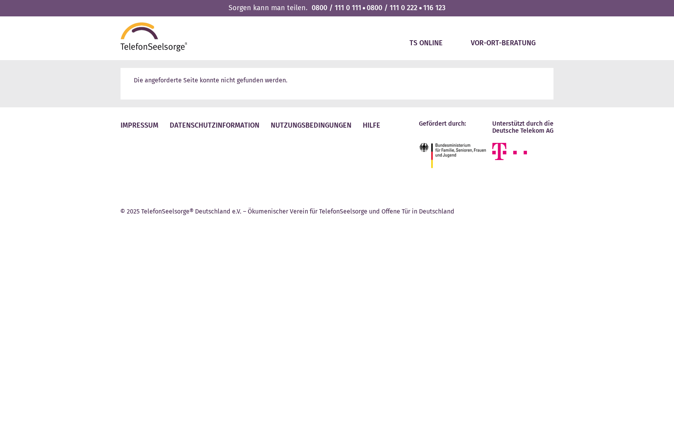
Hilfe (371, 125)
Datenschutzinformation (214, 125)
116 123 (434, 8)
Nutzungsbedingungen (311, 125)
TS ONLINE (426, 43)
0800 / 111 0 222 (392, 8)
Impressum (139, 125)
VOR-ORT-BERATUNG (503, 43)
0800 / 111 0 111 (336, 8)
